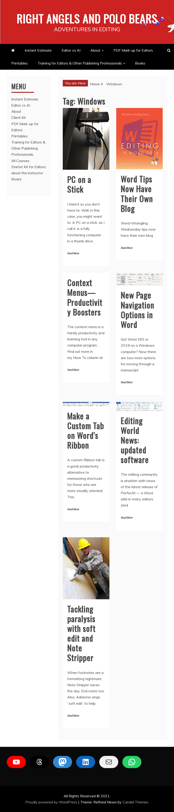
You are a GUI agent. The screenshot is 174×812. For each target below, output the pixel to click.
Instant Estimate (38, 50)
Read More (73, 253)
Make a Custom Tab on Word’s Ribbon (85, 430)
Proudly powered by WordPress (51, 802)
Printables (19, 63)
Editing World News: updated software (135, 440)
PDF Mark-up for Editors (133, 50)
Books (140, 63)
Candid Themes (135, 802)
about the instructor (27, 173)
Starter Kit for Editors (28, 167)
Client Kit (18, 117)
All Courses (20, 160)
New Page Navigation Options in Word (137, 309)
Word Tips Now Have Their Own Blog (137, 193)
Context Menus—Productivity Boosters (84, 297)
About (95, 50)
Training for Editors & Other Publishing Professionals (80, 63)
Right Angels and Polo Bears (87, 18)
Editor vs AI (71, 50)
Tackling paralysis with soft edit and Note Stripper (81, 633)
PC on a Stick (79, 184)
